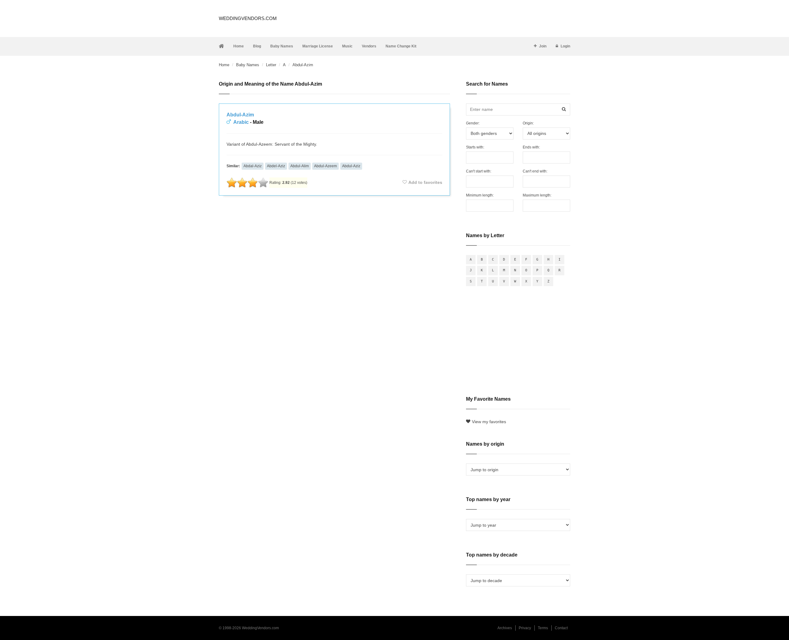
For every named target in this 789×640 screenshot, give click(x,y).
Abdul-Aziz (351, 166)
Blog (257, 46)
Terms (543, 628)
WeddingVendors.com (248, 18)
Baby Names (281, 46)
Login (565, 46)
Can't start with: (478, 171)
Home (238, 46)
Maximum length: (537, 195)
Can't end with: (535, 171)
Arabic (241, 122)
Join (542, 46)
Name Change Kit (401, 46)
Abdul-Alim (299, 166)
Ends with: (531, 147)
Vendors (369, 46)
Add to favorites (425, 182)
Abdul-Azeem (325, 166)
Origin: (528, 123)
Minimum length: (480, 195)
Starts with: (475, 147)
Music (347, 46)
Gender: (473, 123)
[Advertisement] (334, 217)
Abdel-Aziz (276, 166)
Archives (504, 628)
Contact (561, 628)
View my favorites (489, 421)
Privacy (525, 628)
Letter (271, 65)
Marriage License (317, 46)
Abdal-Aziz (252, 166)
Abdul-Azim (240, 114)
